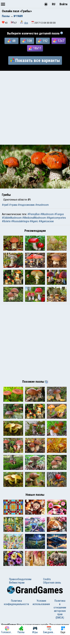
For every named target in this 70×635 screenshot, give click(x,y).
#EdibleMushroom (12, 217)
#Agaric (33, 221)
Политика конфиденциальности (16, 602)
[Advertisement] (35, 108)
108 (29, 41)
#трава (13, 204)
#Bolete (6, 221)
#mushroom (42, 204)
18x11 (37, 48)
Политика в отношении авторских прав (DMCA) (60, 609)
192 (45, 41)
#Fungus (59, 214)
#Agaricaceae (46, 221)
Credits (47, 579)
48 (13, 41)
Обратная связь (52, 582)
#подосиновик (26, 204)
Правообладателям (20, 579)
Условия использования (41, 602)
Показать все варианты (37, 60)
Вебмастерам (16, 582)
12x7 (61, 41)
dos (26, 22)
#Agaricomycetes (56, 217)
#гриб (5, 204)
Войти (63, 4)
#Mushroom (47, 214)
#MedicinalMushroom (34, 217)
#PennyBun (33, 214)
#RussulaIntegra (20, 221)
